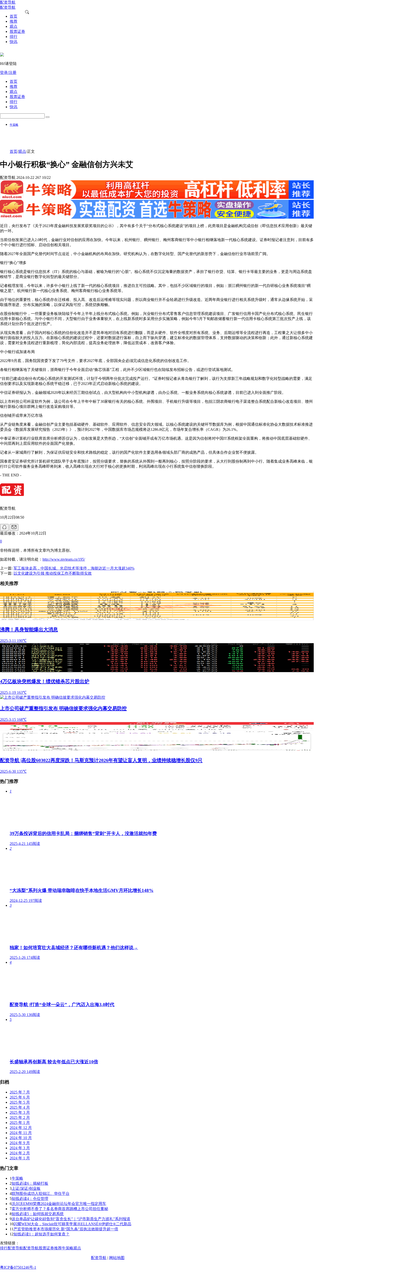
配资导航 (98, 1258)
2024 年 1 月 (20, 1158)
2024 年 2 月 (20, 1153)
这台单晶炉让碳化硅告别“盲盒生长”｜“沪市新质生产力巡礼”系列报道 (71, 1219)
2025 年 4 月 (20, 1107)
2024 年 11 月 (21, 1133)
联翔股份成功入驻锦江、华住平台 (41, 1193)
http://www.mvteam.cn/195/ (63, 559)
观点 (22, 151)
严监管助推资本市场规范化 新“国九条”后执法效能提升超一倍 (66, 1229)
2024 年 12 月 (21, 1128)
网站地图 (117, 1258)
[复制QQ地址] (4, 527)
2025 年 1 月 (20, 1123)
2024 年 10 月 (21, 1138)
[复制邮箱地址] (14, 527)
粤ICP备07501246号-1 (18, 1267)
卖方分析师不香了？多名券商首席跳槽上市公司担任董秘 (60, 1209)
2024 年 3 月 (20, 1148)
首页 (13, 151)
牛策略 (14, 124)
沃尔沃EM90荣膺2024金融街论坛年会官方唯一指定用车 (59, 1204)
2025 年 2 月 (20, 1117)
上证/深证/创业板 (26, 1188)
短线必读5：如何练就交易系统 (38, 1214)
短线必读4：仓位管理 (30, 1199)
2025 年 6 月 (20, 1097)
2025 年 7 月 (20, 1092)
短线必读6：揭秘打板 (30, 1183)
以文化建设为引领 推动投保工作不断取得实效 (53, 573)
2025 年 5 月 (20, 1102)
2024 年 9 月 (20, 1143)
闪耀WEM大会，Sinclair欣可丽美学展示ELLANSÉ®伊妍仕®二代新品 (72, 1224)
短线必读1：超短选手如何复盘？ (42, 1234)
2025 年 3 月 (20, 1112)
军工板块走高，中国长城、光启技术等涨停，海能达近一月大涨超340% (74, 568)
